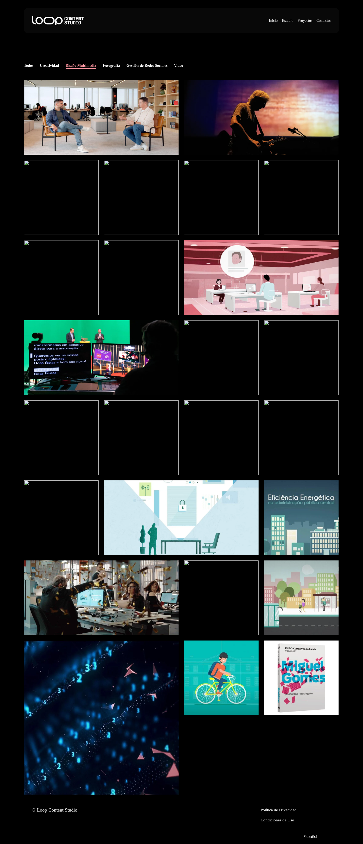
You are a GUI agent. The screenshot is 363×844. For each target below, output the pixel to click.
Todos (28, 66)
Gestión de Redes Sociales (146, 66)
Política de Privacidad (279, 810)
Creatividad (49, 66)
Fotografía (111, 66)
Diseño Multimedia (81, 66)
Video (178, 66)
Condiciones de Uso (277, 820)
